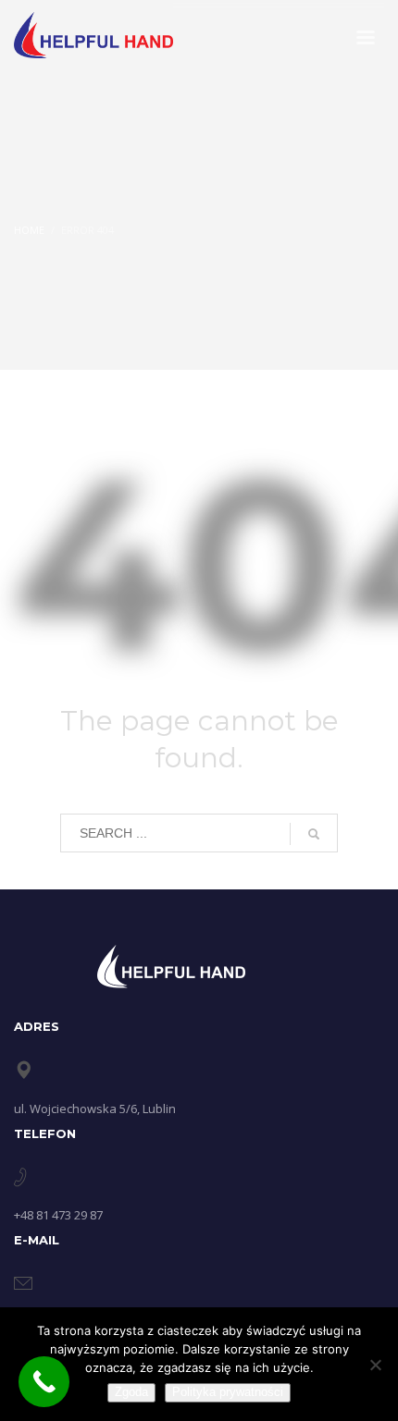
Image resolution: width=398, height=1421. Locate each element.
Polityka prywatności (227, 1392)
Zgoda (131, 1392)
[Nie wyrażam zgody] (375, 1364)
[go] (314, 834)
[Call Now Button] (44, 1381)
